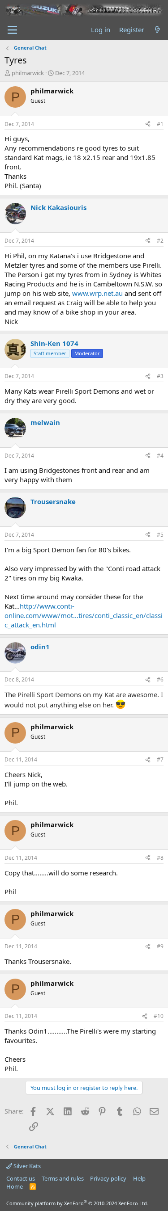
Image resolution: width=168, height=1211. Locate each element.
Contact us (20, 1178)
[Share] (148, 124)
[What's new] (157, 29)
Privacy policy (108, 1178)
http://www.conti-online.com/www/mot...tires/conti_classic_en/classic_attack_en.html (83, 615)
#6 (160, 679)
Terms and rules (63, 1178)
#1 (160, 124)
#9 (160, 946)
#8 (160, 858)
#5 (160, 534)
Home (14, 1186)
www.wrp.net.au (97, 293)
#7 (160, 759)
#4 (160, 455)
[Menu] (12, 30)
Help (139, 1178)
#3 (160, 376)
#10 (159, 1016)
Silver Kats (26, 1166)
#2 (160, 240)
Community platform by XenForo (77, 1203)
